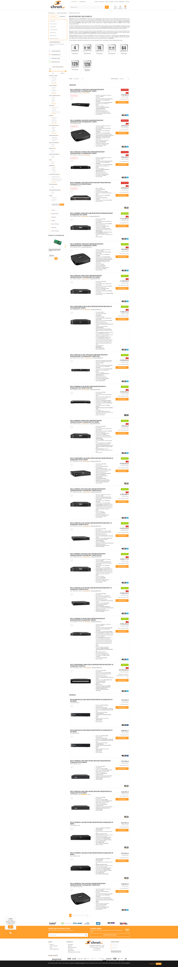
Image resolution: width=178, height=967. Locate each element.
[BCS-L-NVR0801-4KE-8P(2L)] (80, 569)
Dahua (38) (53, 80)
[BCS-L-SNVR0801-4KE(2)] (80, 135)
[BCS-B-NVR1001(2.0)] (80, 714)
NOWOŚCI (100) (56, 58)
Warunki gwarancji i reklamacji (74, 952)
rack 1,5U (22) (54, 110)
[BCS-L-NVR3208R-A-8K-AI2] (80, 322)
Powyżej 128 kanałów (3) (54, 38)
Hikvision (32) (54, 82)
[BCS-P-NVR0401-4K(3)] (80, 837)
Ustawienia (152, 963)
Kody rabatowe (71, 950)
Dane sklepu (70, 944)
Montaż (116, 1)
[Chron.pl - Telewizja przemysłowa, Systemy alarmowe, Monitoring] (57, 5)
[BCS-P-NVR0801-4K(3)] (80, 868)
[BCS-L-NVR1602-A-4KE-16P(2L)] (80, 370)
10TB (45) (53, 100)
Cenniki (53, 210)
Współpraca (122, 1)
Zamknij (159, 963)
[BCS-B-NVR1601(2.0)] (80, 745)
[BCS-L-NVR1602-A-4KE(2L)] (80, 167)
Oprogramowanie (54, 213)
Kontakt (127, 1)
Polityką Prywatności (80, 963)
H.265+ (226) (54, 170)
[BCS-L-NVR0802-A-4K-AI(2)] (80, 634)
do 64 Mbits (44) (54, 117)
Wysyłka (53, 220)
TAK (10, 926)
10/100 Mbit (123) (55, 138)
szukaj (61, 204)
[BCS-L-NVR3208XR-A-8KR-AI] (80, 680)
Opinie (106, 1)
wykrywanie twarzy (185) (56, 177)
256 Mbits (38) (54, 120)
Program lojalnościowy (54, 949)
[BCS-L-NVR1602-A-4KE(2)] (80, 105)
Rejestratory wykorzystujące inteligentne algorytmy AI (56, 45)
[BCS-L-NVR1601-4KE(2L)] (80, 291)
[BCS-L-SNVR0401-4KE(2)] (80, 259)
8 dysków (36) (54, 90)
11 (86, 915)
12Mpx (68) (53, 127)
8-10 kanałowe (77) (53, 23)
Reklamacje (54, 227)
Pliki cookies (70, 949)
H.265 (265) (53, 167)
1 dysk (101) (54, 87)
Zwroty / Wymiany (55, 224)
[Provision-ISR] (78, 923)
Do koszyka (122, 102)
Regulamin (54, 217)
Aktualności (102, 1)
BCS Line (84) (54, 77)
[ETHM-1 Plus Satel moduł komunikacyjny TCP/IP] (58, 242)
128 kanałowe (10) (53, 35)
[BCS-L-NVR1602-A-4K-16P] (80, 603)
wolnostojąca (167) (55, 107)
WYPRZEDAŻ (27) (56, 54)
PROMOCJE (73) (56, 62)
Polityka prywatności (72, 947)
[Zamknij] (16, 917)
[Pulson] (67, 923)
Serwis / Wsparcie (55, 230)
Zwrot (51, 947)
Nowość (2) (53, 200)
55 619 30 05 (74, 1)
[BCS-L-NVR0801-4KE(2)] (80, 228)
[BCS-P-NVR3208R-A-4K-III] (80, 473)
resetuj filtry (55, 204)
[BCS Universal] (55, 923)
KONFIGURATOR (56, 51)
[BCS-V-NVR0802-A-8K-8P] (80, 402)
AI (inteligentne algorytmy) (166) (57, 179)
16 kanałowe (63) (53, 26)
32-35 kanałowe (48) (53, 29)
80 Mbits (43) (54, 118)
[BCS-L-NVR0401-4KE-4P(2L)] (80, 504)
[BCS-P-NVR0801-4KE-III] (80, 198)
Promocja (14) (54, 197)
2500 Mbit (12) (54, 140)
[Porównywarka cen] (71, 98)
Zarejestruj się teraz (110, 935)
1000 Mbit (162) (54, 137)
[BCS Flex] (102, 923)
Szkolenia (111, 1)
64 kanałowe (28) (53, 32)
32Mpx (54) (53, 130)
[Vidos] (125, 922)
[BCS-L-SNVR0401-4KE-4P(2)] (80, 898)
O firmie (96, 1)
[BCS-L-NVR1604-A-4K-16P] (80, 538)
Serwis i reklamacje (53, 945)
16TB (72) (53, 97)
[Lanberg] (90, 923)
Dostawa (51, 944)
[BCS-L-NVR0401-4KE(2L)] (80, 436)
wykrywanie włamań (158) (56, 180)
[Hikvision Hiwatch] (113, 923)
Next (65, 246)
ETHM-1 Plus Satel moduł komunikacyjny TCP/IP (55, 250)
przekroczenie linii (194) (56, 176)
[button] (10, 932)
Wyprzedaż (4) (54, 199)
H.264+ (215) (54, 172)
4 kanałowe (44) (52, 20)
